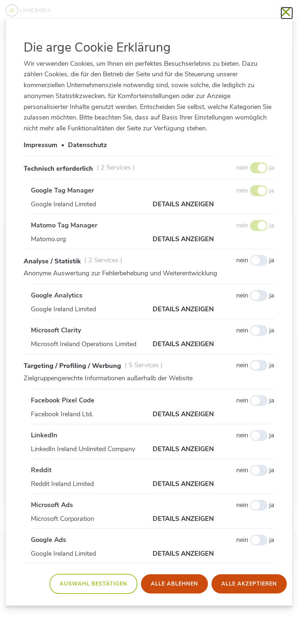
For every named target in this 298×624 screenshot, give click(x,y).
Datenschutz (87, 145)
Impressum (40, 145)
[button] (213, 204)
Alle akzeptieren (249, 583)
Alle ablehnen (174, 583)
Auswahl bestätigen (93, 583)
